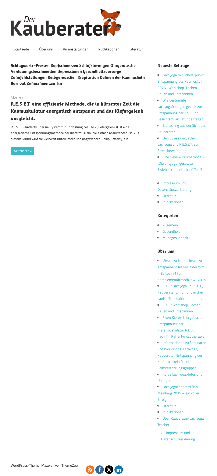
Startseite (21, 49)
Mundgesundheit (175, 238)
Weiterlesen (21, 150)
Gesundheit (171, 231)
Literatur (136, 49)
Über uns (46, 49)
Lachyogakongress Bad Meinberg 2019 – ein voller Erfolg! (178, 393)
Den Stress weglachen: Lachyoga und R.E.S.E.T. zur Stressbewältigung (178, 144)
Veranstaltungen (75, 49)
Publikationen (108, 49)
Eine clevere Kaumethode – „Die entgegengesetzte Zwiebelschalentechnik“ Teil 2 (181, 163)
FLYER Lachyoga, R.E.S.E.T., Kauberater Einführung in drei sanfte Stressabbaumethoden (180, 292)
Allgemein (17, 97)
